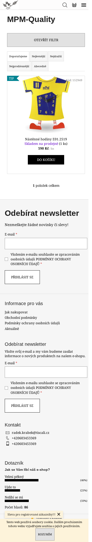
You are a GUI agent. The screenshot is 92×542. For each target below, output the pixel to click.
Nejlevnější (38, 56)
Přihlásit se (22, 277)
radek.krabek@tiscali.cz (30, 432)
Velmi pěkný (14, 476)
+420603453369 (24, 438)
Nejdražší (56, 56)
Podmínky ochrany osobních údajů (32, 323)
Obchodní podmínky (21, 317)
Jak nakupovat (16, 312)
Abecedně (40, 66)
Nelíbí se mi (14, 497)
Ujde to (10, 487)
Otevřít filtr (46, 40)
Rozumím (45, 534)
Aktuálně (12, 328)
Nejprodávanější (19, 66)
